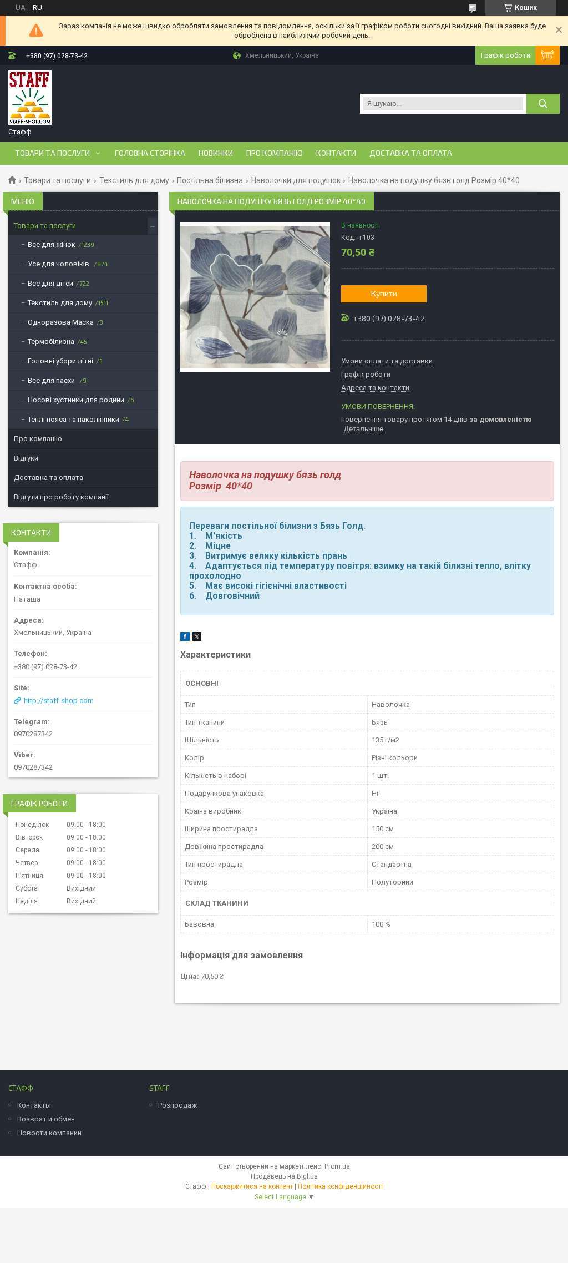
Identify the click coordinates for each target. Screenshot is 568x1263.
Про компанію (274, 153)
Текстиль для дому (134, 180)
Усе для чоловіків (59, 264)
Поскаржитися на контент (252, 1186)
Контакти (336, 153)
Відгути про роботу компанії (61, 497)
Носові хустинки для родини (76, 400)
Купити (384, 293)
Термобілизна (51, 341)
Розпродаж (177, 1105)
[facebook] (185, 638)
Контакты (34, 1105)
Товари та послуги (52, 153)
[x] (196, 638)
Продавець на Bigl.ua (284, 1176)
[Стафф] (30, 98)
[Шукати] (543, 104)
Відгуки (26, 458)
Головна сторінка (150, 153)
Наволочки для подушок (296, 180)
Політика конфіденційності (340, 1186)
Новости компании (49, 1133)
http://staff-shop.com (59, 700)
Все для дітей (50, 283)
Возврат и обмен (46, 1119)
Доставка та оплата (410, 153)
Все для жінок (51, 244)
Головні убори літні (60, 361)
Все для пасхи (52, 380)
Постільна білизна (210, 180)
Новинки (216, 153)
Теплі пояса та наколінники (73, 419)
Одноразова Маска (61, 322)
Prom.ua (337, 1166)
